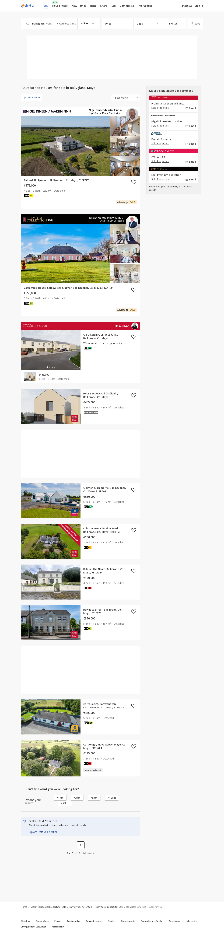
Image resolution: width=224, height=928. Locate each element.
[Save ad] (133, 181)
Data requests (128, 921)
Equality (111, 921)
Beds (140, 23)
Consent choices (94, 921)
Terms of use (42, 921)
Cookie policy (73, 921)
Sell (113, 5)
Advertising (174, 921)
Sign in (199, 5)
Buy (46, 5)
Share (103, 5)
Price (108, 23)
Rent (93, 5)
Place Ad (187, 5)
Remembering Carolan (152, 921)
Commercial (127, 5)
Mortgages (145, 5)
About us (25, 921)
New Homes (79, 5)
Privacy (57, 921)
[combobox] (60, 23)
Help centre (191, 921)
